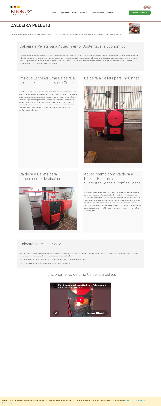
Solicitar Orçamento (139, 13)
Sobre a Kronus (98, 13)
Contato (110, 13)
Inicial (54, 13)
